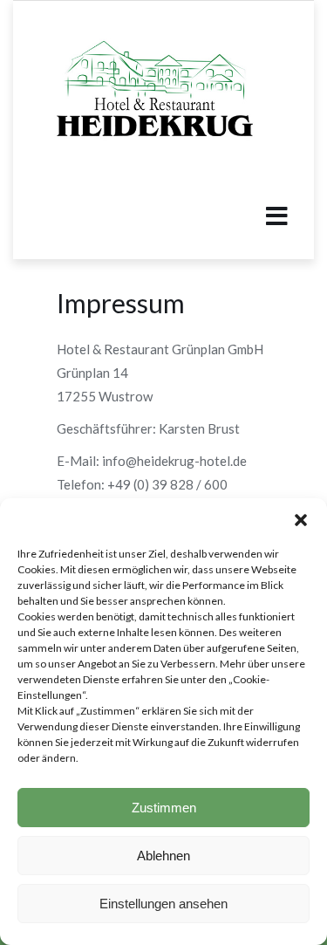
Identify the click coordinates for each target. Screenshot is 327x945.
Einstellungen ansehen (163, 903)
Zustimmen (164, 807)
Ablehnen (163, 855)
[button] (301, 520)
